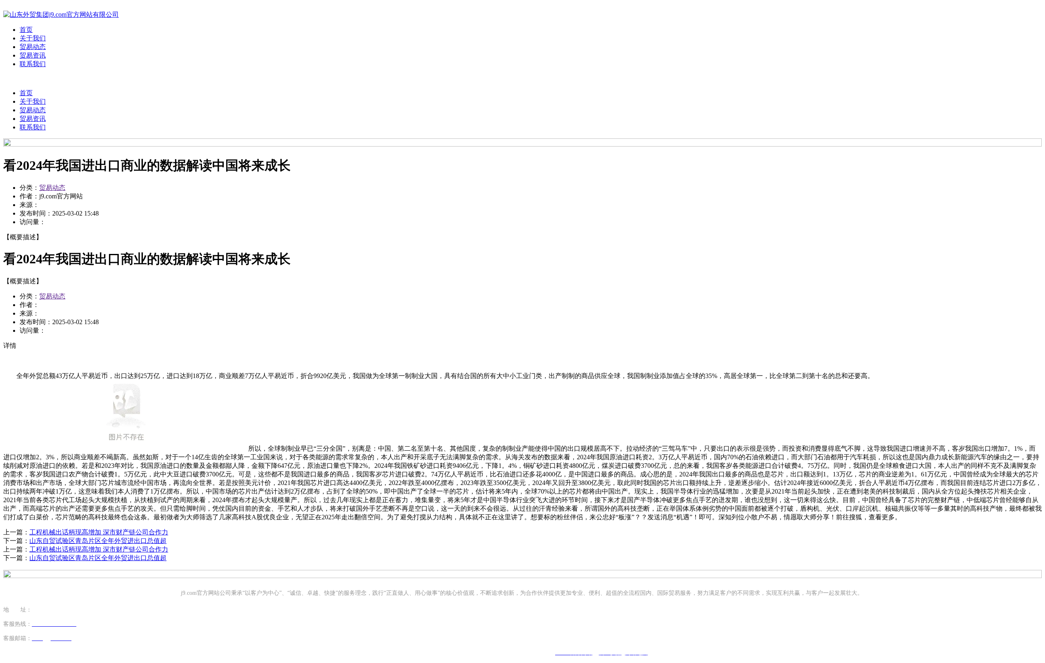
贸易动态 (33, 46)
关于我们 (33, 38)
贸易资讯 (33, 55)
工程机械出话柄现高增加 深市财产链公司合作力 (98, 532)
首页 (26, 29)
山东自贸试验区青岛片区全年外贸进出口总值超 (98, 540)
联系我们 (33, 63)
